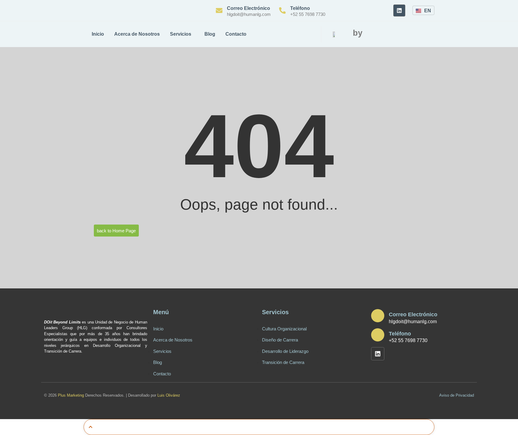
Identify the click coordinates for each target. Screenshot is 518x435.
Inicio (98, 34)
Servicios (180, 34)
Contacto (235, 34)
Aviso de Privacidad (456, 395)
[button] (344, 34)
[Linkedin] (399, 10)
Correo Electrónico (248, 8)
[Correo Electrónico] (219, 10)
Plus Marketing (71, 395)
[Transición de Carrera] (313, 345)
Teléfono (300, 8)
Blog (209, 34)
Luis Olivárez (168, 395)
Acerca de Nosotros (137, 34)
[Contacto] (204, 351)
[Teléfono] (282, 10)
